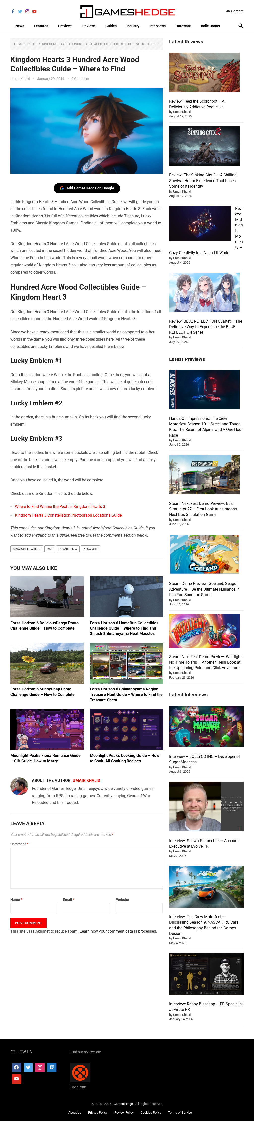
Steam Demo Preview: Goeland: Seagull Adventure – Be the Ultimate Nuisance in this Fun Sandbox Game (204, 589)
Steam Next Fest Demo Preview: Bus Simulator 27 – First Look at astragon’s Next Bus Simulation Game (203, 509)
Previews (65, 26)
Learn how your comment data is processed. (118, 931)
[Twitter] (28, 1067)
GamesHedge (123, 1104)
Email (68, 900)
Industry (133, 26)
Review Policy (124, 1112)
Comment (19, 844)
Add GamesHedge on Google (90, 188)
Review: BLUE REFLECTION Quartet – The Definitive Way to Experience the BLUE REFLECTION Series (205, 327)
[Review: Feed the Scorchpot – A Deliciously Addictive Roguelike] (204, 73)
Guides (111, 26)
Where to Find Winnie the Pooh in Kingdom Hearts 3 (60, 506)
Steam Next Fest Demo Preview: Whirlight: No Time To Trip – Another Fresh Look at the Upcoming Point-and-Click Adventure (206, 662)
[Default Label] (52, 1067)
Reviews (88, 26)
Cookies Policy (151, 1112)
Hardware (183, 26)
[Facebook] (16, 1067)
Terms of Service (180, 1112)
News (19, 26)
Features (41, 26)
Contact (237, 11)
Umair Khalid (20, 79)
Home (18, 44)
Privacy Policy (97, 1112)
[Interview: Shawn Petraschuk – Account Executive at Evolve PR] (206, 807)
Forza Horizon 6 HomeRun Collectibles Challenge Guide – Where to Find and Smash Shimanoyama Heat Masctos (124, 628)
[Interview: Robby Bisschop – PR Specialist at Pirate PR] (206, 974)
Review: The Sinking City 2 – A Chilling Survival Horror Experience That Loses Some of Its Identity (203, 181)
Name (16, 900)
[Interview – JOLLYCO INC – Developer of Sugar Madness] (206, 727)
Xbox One (90, 548)
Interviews (157, 26)
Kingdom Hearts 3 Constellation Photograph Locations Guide (68, 515)
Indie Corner (210, 26)
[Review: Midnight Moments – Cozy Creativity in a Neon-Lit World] (200, 224)
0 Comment (80, 79)
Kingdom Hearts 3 (27, 548)
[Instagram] (40, 1067)
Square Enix (68, 548)
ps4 (49, 548)
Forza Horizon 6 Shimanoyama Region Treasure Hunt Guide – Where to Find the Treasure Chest (126, 694)
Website (122, 900)
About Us (74, 1112)
